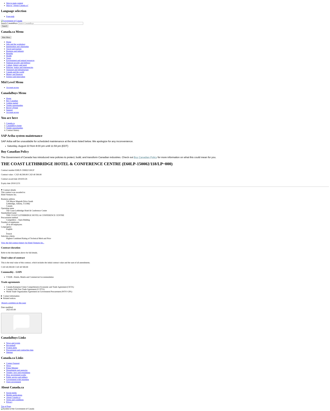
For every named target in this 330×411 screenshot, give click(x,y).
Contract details (9, 190)
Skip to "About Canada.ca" (17, 5)
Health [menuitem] (9, 56)
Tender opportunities (14, 105)
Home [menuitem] (8, 42)
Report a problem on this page (14, 303)
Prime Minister (12, 368)
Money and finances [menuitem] (14, 74)
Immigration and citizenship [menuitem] (17, 46)
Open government (13, 382)
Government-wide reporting (17, 379)
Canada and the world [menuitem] (15, 72)
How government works (16, 375)
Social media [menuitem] (11, 393)
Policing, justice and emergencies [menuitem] (19, 67)
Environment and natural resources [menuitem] (20, 60)
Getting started (12, 103)
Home (8, 98)
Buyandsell (10, 345)
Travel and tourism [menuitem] (13, 49)
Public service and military (17, 377)
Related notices (9, 298)
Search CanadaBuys (9, 23)
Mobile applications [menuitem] (14, 395)
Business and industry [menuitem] (15, 51)
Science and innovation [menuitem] (15, 77)
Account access (12, 87)
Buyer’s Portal (12, 108)
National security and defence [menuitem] (18, 63)
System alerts (11, 348)
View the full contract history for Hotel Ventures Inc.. (22, 243)
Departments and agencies (16, 370)
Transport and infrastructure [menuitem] (17, 70)
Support (9, 110)
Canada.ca (10, 123)
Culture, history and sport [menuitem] (16, 65)
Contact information (11, 296)
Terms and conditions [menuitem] (15, 400)
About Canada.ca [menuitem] (13, 397)
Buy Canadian (12, 101)
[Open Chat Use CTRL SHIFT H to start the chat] (21, 323)
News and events (13, 343)
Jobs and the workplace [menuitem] (15, 44)
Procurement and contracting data (19, 350)
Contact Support (12, 363)
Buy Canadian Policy (145, 157)
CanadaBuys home (14, 126)
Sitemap (9, 352)
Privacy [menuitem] (9, 402)
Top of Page (6, 406)
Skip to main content (14, 3)
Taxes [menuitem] (8, 58)
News (8, 366)
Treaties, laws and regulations (18, 372)
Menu (6, 37)
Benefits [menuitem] (9, 53)
